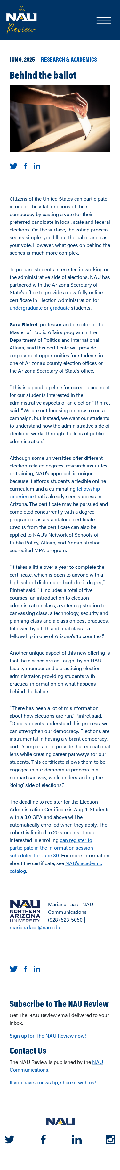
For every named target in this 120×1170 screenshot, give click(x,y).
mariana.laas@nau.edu (35, 927)
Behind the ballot (43, 74)
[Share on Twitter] (14, 165)
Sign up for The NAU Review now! (48, 1035)
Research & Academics (69, 59)
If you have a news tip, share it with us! (53, 1082)
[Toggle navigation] (103, 21)
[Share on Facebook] (25, 165)
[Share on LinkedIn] (37, 165)
